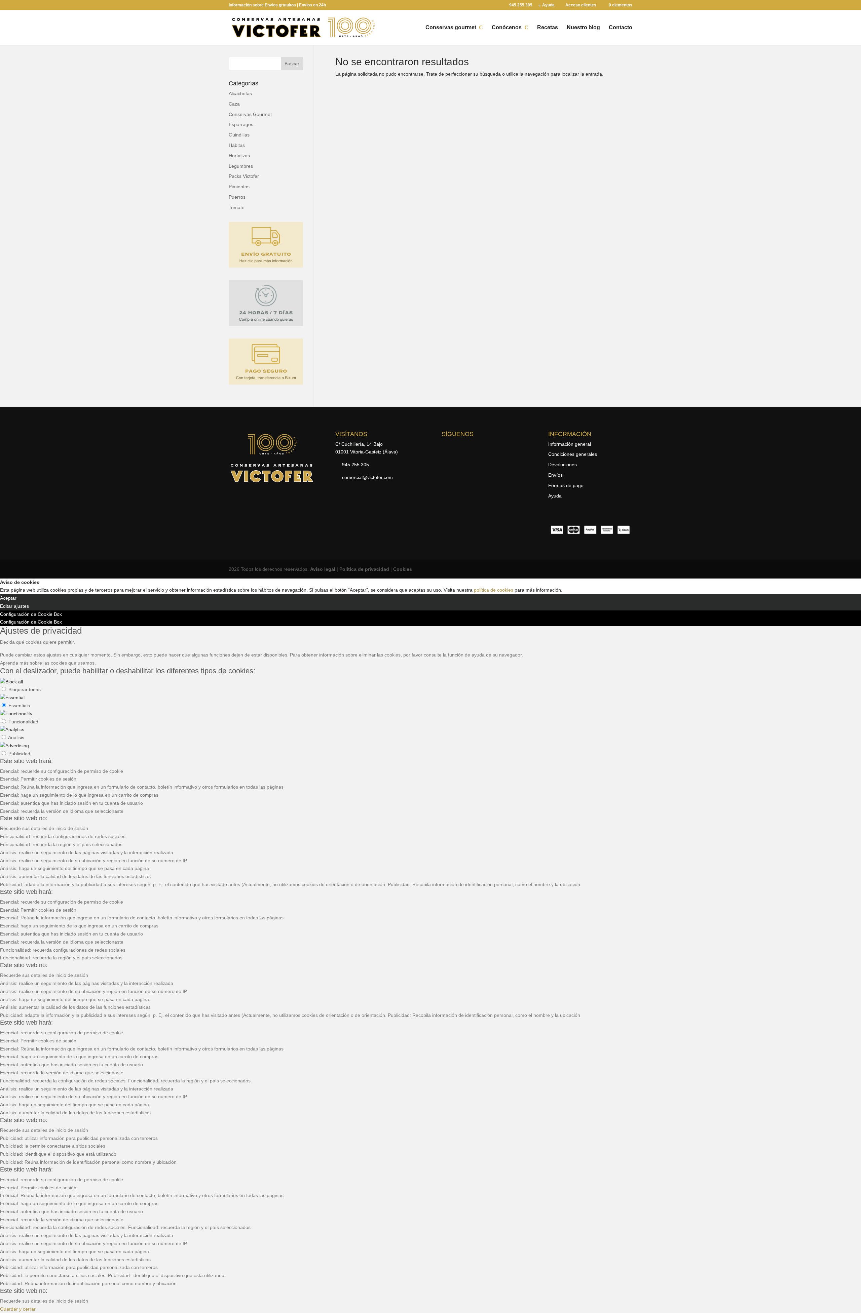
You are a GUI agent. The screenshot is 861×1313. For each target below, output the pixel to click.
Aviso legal (322, 569)
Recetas (547, 27)
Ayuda (548, 5)
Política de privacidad (364, 569)
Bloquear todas (24, 689)
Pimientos (239, 186)
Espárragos (241, 124)
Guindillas (239, 134)
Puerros (237, 197)
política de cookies (493, 590)
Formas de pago (566, 485)
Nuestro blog (583, 27)
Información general (569, 444)
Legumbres (241, 166)
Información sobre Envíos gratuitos (262, 5)
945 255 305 (520, 5)
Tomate (237, 207)
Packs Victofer (244, 176)
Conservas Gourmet (250, 114)
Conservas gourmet (450, 27)
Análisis (16, 737)
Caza (234, 104)
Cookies (402, 569)
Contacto (620, 27)
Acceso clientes (580, 5)
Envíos (555, 475)
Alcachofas (240, 93)
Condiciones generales (572, 454)
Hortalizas (239, 155)
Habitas (237, 145)
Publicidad (19, 753)
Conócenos (507, 27)
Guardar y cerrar (18, 1309)
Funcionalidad (23, 721)
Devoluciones (562, 464)
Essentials (19, 705)
